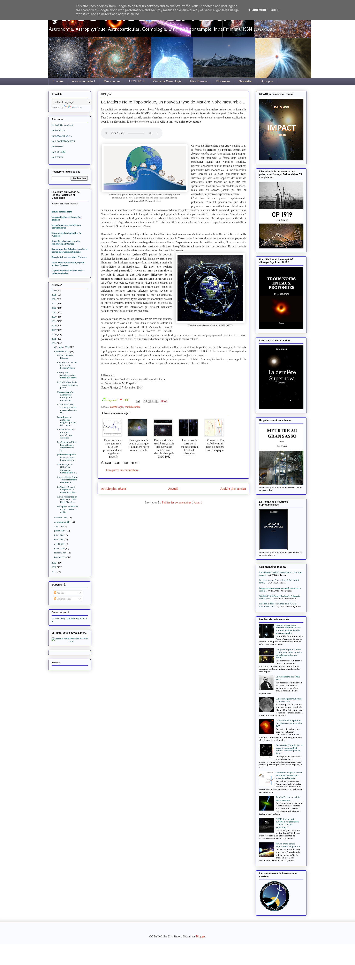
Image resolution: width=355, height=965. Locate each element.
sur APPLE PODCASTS (62, 136)
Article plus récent (113, 488)
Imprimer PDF (118, 400)
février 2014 (60, 553)
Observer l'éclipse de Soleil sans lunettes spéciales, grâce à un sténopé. (289, 775)
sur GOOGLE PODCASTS (63, 141)
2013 (54, 563)
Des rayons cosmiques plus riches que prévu (67, 375)
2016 (54, 334)
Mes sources (112, 81)
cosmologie (116, 407)
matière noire (132, 407)
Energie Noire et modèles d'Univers (69, 257)
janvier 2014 (60, 557)
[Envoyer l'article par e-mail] (138, 401)
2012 (54, 567)
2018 (54, 326)
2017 (54, 330)
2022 (54, 308)
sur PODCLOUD (59, 130)
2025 (54, 295)
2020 (54, 317)
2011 (54, 572)
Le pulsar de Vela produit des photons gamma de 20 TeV (289, 723)
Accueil (173, 488)
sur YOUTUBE (58, 152)
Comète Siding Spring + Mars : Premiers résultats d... (67, 480)
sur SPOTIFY (57, 146)
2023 (54, 304)
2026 (54, 290)
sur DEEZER (57, 157)
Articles (60, 593)
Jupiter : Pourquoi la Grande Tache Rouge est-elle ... (67, 457)
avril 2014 (59, 544)
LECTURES (136, 81)
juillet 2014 (59, 531)
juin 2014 (58, 535)
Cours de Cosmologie (167, 81)
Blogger (200, 936)
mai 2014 (58, 539)
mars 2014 (59, 548)
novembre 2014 (62, 351)
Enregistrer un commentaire (122, 470)
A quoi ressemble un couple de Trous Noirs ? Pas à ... (67, 499)
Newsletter (245, 81)
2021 (54, 312)
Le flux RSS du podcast (62, 125)
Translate (77, 107)
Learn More (258, 10)
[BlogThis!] (149, 401)
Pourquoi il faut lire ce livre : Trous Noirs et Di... (67, 509)
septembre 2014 (62, 522)
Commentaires (63, 599)
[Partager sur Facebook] (157, 401)
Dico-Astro (223, 81)
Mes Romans (198, 81)
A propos (267, 81)
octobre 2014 (60, 517)
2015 (54, 339)
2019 (54, 321)
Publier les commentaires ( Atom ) (182, 502)
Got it (275, 10)
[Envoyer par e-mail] (145, 401)
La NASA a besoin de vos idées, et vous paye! (67, 385)
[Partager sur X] (153, 401)
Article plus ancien (233, 488)
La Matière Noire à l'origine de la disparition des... (67, 489)
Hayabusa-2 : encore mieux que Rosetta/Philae (67, 365)
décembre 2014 (62, 347)
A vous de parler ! (83, 81)
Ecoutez (58, 81)
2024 (54, 299)
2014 (54, 343)
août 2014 (59, 526)
